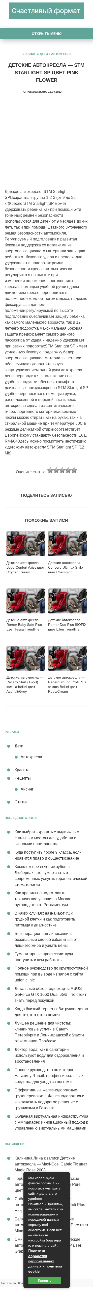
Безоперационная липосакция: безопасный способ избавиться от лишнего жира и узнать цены (46, 939)
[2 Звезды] (56, 470)
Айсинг (27, 789)
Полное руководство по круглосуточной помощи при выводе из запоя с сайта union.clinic (51, 974)
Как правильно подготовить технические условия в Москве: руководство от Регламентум (43, 899)
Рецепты (23, 778)
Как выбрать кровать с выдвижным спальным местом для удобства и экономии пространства (47, 838)
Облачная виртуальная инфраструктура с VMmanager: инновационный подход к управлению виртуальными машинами (51, 1122)
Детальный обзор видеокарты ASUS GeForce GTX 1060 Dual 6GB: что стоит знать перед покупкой (50, 994)
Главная (29, 54)
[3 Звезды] (62, 470)
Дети (44, 54)
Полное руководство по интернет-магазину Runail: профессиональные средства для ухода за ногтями (49, 1076)
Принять (45, 1280)
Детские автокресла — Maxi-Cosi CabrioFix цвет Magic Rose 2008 (51, 1164)
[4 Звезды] (68, 470)
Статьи (21, 802)
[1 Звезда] (50, 470)
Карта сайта (8, 1283)
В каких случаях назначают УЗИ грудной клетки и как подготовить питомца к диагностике (45, 919)
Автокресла (61, 54)
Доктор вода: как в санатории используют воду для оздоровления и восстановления (49, 1055)
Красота (22, 770)
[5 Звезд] (74, 470)
